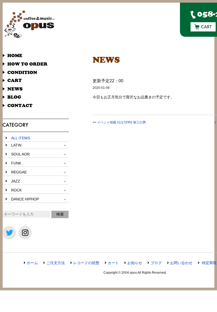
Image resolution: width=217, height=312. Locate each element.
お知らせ (134, 263)
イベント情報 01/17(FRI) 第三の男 (121, 122)
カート (113, 263)
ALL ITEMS (20, 138)
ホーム (32, 263)
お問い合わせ (181, 263)
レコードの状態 (86, 263)
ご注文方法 (55, 263)
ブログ (156, 263)
